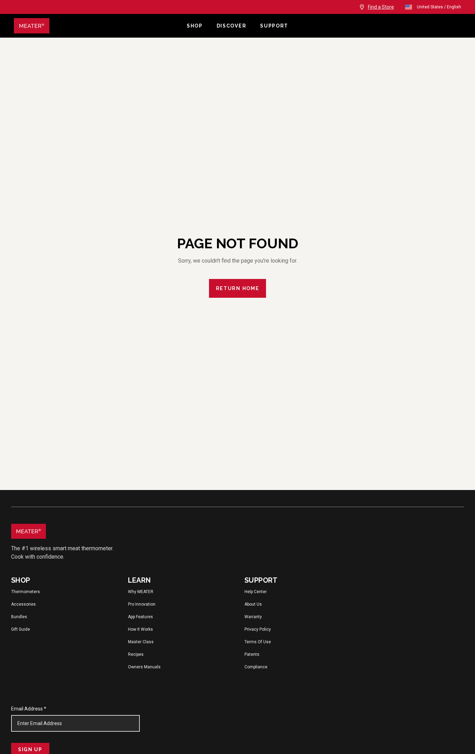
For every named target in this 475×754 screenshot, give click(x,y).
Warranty (253, 616)
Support (274, 26)
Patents (251, 654)
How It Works (140, 629)
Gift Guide (20, 629)
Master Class (141, 641)
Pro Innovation (141, 604)
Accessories (23, 604)
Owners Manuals (144, 666)
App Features (140, 616)
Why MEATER (140, 591)
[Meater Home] (97, 25)
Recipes (136, 654)
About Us (253, 604)
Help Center (255, 591)
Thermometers (25, 591)
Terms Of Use (257, 641)
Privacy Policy (257, 629)
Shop (195, 25)
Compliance (255, 666)
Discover (231, 25)
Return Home (237, 288)
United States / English (439, 7)
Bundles (19, 616)
